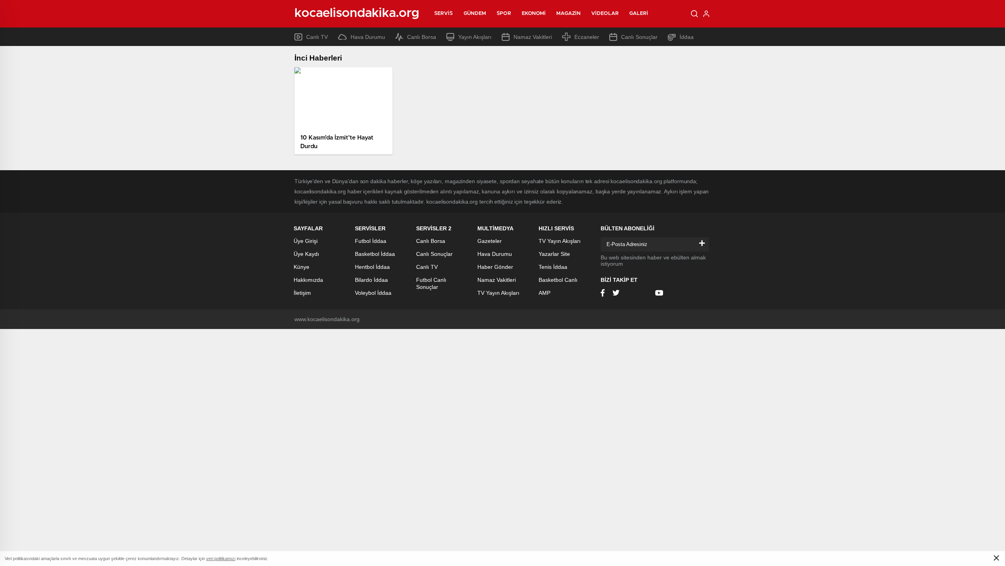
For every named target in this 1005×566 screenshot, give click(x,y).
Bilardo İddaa (371, 280)
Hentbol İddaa (372, 267)
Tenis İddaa (553, 267)
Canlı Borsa (421, 37)
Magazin (568, 13)
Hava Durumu (368, 37)
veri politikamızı (221, 558)
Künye (301, 267)
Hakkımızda (308, 280)
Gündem (475, 13)
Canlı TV (317, 37)
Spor (504, 13)
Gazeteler (489, 241)
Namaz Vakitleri (532, 37)
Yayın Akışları (475, 37)
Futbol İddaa (370, 241)
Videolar (605, 13)
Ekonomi (534, 13)
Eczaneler (586, 37)
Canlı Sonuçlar (639, 37)
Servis (443, 13)
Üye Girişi (306, 241)
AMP (544, 293)
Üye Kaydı (306, 254)
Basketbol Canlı (558, 280)
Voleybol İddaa (373, 293)
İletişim (302, 293)
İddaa (687, 37)
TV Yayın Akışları (498, 293)
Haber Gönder (495, 267)
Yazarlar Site (554, 254)
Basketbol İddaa (375, 254)
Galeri (639, 13)
